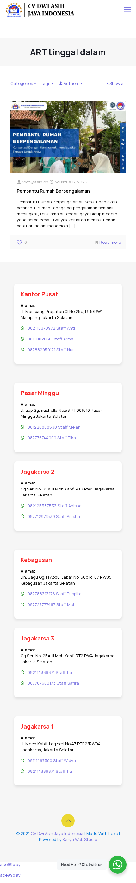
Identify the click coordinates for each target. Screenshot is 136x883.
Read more (110, 242)
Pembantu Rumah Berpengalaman (53, 191)
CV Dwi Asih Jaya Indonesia (57, 833)
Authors (71, 83)
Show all (117, 83)
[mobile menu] (127, 9)
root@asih (32, 182)
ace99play (10, 864)
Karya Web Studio (80, 839)
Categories (21, 83)
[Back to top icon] (68, 820)
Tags (45, 83)
